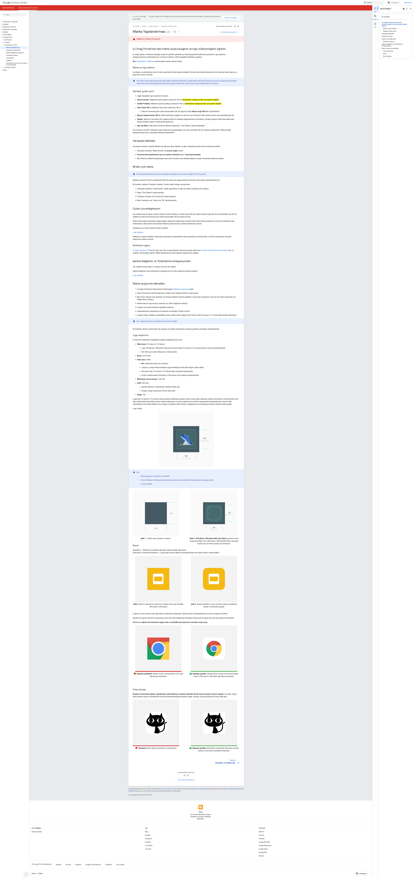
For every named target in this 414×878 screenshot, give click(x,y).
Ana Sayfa (136, 26)
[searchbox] (14, 14)
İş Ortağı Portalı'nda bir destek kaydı (214, 250)
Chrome (261, 835)
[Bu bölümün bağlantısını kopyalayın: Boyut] (140, 545)
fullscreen (407, 8)
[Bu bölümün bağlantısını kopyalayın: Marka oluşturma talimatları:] (167, 284)
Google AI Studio (264, 842)
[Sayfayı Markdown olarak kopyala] (175, 32)
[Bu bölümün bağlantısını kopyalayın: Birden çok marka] (155, 167)
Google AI (108, 864)
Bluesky (147, 835)
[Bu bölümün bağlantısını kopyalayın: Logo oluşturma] (150, 335)
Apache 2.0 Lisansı (198, 789)
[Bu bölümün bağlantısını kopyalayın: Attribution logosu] (152, 245)
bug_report (403, 8)
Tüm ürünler (120, 864)
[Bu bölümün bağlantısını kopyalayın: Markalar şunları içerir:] (156, 91)
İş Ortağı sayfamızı (140, 250)
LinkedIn (148, 842)
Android (261, 832)
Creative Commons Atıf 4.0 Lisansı (166, 789)
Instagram (148, 838)
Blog (146, 832)
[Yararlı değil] (238, 26)
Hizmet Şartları (37, 832)
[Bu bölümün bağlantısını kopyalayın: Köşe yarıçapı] (148, 689)
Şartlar (34, 873)
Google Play (263, 852)
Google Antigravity (265, 845)
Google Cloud (263, 849)
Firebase (262, 838)
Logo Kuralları (138, 232)
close (410, 8)
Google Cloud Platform (93, 864)
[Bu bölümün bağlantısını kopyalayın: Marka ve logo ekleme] (157, 67)
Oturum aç (407, 2)
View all (261, 856)
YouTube (148, 849)
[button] (14, 24)
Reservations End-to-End (28, 8)
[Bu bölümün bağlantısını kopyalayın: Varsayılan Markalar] (157, 141)
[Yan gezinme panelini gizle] (26, 874)
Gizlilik (40, 873)
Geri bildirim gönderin (229, 32)
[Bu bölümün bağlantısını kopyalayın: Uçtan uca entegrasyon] (162, 209)
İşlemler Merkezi (9, 8)
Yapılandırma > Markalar (145, 61)
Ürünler (144, 26)
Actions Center (19, 2)
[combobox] (373, 3)
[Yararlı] (234, 26)
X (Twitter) (148, 845)
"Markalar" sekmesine (181, 289)
